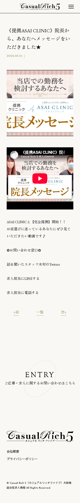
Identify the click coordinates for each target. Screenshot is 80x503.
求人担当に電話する (23, 292)
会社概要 (13, 451)
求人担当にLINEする (23, 278)
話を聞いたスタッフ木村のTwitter (33, 264)
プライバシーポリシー (22, 459)
